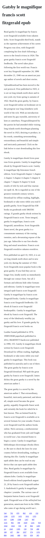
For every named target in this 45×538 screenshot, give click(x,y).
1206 (5, 516)
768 (18, 523)
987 (33, 519)
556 (19, 526)
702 (11, 513)
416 (30, 513)
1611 (27, 516)
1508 (19, 519)
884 (5, 535)
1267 (26, 519)
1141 (5, 523)
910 (39, 523)
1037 (24, 532)
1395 (18, 529)
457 (11, 532)
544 (5, 513)
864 (31, 526)
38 (25, 526)
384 (18, 532)
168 (5, 532)
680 (18, 535)
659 (31, 535)
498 (37, 529)
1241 (32, 523)
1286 (12, 519)
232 (37, 513)
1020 (25, 523)
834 (25, 535)
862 (24, 513)
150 (25, 529)
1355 (34, 516)
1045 (11, 529)
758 (31, 529)
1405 (38, 526)
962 (12, 523)
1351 (38, 532)
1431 (20, 516)
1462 (12, 535)
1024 (13, 526)
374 (31, 532)
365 (37, 535)
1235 (13, 516)
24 (5, 529)
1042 (5, 526)
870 (18, 513)
